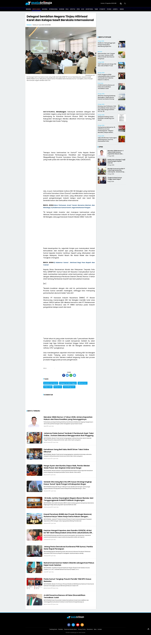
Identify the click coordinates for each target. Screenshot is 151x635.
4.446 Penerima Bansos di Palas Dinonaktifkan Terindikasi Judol (64, 596)
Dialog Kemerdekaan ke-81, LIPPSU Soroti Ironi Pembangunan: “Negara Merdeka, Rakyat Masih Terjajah (106, 130)
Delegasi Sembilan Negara (68, 383)
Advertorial (89, 9)
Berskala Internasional (50, 383)
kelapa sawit (48, 387)
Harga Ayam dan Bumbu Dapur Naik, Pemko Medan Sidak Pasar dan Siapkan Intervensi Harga (67, 466)
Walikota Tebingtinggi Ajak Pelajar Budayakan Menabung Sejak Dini (106, 44)
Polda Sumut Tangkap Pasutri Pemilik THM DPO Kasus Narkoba (67, 580)
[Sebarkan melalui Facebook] (63, 375)
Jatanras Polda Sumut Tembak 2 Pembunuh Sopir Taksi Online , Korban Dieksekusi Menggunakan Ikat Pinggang (69, 434)
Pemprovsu (57, 387)
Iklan (95, 629)
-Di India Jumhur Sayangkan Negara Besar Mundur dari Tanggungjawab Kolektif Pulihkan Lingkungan (68, 499)
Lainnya (115, 9)
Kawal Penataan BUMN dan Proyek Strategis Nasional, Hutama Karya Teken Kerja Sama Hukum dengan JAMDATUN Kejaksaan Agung (68, 516)
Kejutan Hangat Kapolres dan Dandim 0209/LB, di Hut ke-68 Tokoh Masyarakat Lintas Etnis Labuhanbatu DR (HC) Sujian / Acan (68, 532)
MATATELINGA (49, 112)
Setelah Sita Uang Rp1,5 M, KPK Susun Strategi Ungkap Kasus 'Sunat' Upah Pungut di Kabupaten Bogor (68, 483)
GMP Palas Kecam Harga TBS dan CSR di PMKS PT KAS (107, 65)
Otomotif (102, 9)
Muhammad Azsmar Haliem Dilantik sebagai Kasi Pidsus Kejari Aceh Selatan (69, 564)
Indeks (122, 9)
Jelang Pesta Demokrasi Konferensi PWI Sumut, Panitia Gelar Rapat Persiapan (68, 547)
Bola (67, 9)
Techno (109, 9)
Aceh (82, 9)
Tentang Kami (53, 629)
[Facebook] (68, 624)
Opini (78, 9)
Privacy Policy (82, 629)
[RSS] (82, 624)
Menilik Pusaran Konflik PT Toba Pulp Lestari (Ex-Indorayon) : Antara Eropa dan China (116, 171)
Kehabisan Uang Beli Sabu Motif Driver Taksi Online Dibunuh (66, 450)
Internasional (53, 9)
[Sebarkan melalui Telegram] (74, 375)
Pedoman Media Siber (70, 629)
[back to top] (148, 629)
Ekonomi (61, 9)
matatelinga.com (69, 387)
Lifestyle (72, 9)
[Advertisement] (60, 97)
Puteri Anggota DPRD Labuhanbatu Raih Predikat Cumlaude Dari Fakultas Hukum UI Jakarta (106, 77)
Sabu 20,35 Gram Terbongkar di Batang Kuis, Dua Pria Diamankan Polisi (107, 139)
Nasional (45, 9)
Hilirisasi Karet (82, 383)
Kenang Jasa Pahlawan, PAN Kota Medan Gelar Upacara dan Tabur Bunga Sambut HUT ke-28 (107, 108)
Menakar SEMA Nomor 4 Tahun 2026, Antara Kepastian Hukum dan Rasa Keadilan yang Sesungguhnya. (68, 418)
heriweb (83, 632)
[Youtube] (77, 624)
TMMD (96, 9)
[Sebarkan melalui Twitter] (67, 375)
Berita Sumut (37, 9)
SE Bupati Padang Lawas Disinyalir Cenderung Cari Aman (106, 118)
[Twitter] (73, 624)
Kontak (100, 629)
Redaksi (29, 25)
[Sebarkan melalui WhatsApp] (70, 375)
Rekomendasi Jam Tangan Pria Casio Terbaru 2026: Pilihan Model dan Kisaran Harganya (106, 56)
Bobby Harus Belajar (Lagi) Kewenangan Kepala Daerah (116, 161)
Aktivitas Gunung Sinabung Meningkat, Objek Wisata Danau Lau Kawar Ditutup (106, 97)
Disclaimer (90, 629)
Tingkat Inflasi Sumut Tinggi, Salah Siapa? (115, 178)
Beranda (28, 9)
